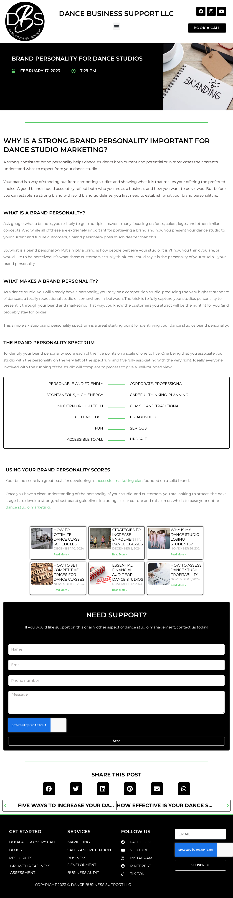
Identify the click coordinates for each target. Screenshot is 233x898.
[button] (116, 26)
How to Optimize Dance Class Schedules (67, 537)
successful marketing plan (119, 480)
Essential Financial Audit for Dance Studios (127, 572)
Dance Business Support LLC (116, 13)
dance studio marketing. (28, 507)
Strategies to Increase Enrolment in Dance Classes (127, 537)
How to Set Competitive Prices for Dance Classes (69, 572)
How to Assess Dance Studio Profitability (186, 570)
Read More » (61, 554)
